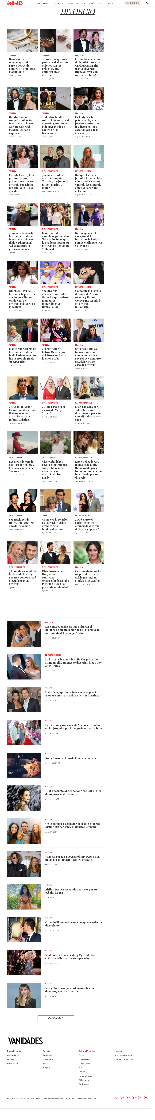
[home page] (14, 3)
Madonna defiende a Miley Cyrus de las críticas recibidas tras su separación (69, 956)
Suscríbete (132, 3)
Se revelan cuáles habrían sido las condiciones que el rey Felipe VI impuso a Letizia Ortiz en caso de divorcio (88, 357)
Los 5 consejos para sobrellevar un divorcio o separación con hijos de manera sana (88, 413)
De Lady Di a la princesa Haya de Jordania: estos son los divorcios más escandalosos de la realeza (87, 125)
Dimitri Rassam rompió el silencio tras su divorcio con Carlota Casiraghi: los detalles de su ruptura (21, 125)
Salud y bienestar (83, 403)
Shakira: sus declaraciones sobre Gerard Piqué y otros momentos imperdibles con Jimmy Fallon (55, 299)
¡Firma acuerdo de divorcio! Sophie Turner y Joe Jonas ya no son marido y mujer (55, 181)
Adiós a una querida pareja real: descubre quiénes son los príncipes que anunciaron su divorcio (55, 67)
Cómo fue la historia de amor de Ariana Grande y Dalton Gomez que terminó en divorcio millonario (88, 299)
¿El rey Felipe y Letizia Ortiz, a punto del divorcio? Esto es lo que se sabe (55, 353)
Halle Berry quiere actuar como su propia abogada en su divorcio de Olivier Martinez (72, 693)
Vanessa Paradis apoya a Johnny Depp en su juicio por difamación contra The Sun (72, 858)
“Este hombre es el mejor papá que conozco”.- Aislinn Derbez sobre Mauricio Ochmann (73, 825)
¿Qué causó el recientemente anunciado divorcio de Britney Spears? (87, 524)
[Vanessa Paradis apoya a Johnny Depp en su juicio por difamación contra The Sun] (24, 864)
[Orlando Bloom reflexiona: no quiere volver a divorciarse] (24, 929)
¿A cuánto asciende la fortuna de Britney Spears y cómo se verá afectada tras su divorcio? (22, 577)
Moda (70, 3)
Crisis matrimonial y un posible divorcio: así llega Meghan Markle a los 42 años (88, 575)
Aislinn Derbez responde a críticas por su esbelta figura (71, 891)
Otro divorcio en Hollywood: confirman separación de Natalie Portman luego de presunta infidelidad (55, 579)
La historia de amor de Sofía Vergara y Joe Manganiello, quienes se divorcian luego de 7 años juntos (73, 663)
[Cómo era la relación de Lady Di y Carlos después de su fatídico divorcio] (55, 500)
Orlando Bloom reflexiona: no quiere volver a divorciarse (73, 923)
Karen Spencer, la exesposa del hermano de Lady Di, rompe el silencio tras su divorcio (88, 239)
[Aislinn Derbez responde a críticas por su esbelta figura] (24, 897)
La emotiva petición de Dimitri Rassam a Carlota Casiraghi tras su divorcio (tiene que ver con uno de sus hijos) (87, 67)
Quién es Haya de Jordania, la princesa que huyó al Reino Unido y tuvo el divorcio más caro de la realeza (22, 299)
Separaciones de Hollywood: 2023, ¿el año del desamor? (22, 523)
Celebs (48, 688)
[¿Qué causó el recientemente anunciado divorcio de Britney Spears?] (89, 500)
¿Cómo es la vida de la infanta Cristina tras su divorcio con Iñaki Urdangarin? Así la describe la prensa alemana (21, 241)
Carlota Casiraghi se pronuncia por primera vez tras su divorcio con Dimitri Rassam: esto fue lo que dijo (22, 183)
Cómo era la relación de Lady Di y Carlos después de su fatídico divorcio (55, 524)
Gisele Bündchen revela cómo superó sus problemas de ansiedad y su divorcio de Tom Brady (54, 469)
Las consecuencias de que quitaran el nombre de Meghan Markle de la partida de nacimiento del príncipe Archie (72, 630)
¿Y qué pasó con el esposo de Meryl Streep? (53, 410)
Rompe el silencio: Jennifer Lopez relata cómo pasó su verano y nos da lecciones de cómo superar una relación (88, 183)
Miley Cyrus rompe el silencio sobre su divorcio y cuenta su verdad (69, 989)
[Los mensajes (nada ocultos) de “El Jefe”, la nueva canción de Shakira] (22, 442)
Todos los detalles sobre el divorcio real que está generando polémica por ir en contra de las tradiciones (55, 125)
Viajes (110, 3)
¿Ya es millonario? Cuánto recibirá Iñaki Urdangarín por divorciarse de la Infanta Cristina (22, 413)
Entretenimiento (43, 3)
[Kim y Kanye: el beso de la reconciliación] (24, 765)
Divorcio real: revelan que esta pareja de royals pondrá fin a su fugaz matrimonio (22, 65)
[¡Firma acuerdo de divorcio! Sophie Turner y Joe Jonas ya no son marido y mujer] (55, 156)
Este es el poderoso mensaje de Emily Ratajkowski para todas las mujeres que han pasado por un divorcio (88, 469)
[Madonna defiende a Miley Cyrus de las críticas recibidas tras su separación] (24, 962)
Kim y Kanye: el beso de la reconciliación (70, 758)
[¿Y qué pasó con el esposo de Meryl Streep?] (55, 388)
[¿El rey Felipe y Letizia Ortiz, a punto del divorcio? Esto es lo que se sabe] (55, 330)
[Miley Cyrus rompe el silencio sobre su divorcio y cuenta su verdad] (24, 995)
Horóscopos (95, 3)
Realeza (59, 3)
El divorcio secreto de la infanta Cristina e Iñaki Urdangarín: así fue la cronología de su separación (22, 355)
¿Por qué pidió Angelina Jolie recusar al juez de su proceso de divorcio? (73, 792)
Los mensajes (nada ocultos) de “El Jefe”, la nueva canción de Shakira (21, 466)
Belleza (81, 3)
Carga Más (55, 1018)
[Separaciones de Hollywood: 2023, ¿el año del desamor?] (22, 500)
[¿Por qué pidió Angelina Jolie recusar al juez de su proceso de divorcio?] (24, 798)
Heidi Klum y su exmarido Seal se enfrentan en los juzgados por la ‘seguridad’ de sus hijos (73, 726)
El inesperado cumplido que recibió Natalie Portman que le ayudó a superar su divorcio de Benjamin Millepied (55, 241)
